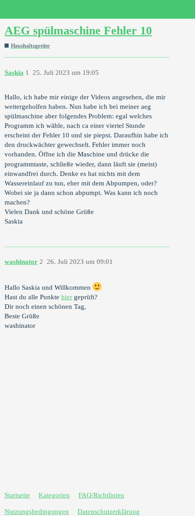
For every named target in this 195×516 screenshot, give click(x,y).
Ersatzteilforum (26, 9)
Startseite (17, 495)
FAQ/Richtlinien (101, 495)
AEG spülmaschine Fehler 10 (78, 30)
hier (66, 297)
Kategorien (54, 495)
